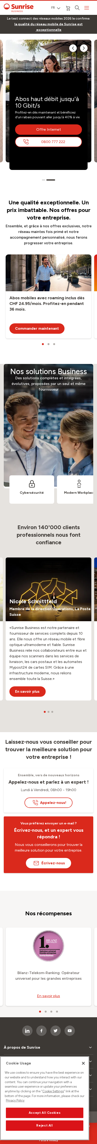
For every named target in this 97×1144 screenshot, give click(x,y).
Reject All (44, 1125)
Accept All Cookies (45, 1112)
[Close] (83, 1063)
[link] (48, 27)
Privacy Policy (15, 1100)
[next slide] (84, 48)
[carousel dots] (43, 180)
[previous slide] (73, 48)
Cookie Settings (53, 1091)
